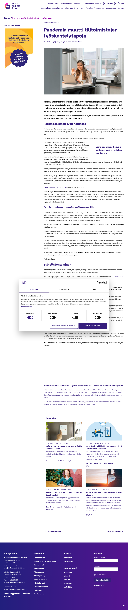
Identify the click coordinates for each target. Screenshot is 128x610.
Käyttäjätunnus (99, 557)
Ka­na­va (121, 8)
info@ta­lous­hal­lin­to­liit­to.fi (14, 568)
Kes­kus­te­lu (68, 561)
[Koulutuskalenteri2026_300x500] (19, 75)
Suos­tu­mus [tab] (34, 289)
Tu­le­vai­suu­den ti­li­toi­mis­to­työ (55, 187)
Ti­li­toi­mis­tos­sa (76, 42)
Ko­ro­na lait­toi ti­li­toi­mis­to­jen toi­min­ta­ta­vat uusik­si (64, 493)
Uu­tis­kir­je (68, 587)
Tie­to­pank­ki (99, 8)
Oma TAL (98, 3)
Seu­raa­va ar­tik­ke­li (114, 531)
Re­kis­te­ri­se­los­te (41, 586)
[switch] (53, 317)
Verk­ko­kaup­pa (66, 3)
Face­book (68, 572)
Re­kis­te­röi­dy (99, 585)
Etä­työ (62, 42)
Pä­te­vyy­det (79, 8)
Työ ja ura (55, 42)
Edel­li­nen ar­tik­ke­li (54, 531)
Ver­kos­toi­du (111, 8)
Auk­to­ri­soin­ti (39, 568)
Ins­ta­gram (68, 583)
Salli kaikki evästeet (92, 326)
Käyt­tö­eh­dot (39, 583)
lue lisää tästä (117, 276)
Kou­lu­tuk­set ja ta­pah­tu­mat (52, 8)
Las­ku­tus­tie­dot (10, 587)
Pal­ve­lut (89, 8)
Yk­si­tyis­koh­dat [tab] (64, 289)
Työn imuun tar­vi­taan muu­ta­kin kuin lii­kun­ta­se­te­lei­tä (64, 447)
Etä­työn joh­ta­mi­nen (57, 264)
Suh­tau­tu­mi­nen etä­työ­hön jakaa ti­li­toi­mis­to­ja (104, 493)
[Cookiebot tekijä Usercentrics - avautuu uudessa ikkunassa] (98, 282)
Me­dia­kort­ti (39, 593)
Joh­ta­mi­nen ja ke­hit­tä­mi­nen (56, 461)
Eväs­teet (38, 590)
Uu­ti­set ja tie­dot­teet (62, 443)
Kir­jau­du (110, 3)
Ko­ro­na (68, 42)
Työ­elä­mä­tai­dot (110, 463)
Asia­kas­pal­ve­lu (53, 3)
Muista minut (101, 575)
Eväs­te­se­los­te (26, 306)
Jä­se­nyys (69, 8)
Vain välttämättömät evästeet (63, 326)
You (65, 579)
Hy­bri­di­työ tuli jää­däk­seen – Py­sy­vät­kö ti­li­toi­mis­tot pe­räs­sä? (104, 447)
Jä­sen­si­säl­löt (78, 3)
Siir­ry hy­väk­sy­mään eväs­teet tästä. (82, 404)
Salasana (97, 566)
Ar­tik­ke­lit (68, 557)
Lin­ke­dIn (67, 576)
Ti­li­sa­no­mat (89, 3)
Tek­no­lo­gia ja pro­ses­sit (94, 463)
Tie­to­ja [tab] (94, 289)
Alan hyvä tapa (40, 575)
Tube (69, 579)
